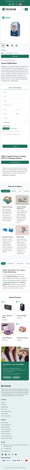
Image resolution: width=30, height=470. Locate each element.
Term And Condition (5, 416)
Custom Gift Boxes (5, 427)
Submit (15, 146)
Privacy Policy (4, 409)
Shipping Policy (4, 413)
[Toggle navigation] (26, 9)
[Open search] (22, 9)
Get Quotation (7, 377)
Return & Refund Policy (6, 411)
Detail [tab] (3, 263)
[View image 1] (3, 45)
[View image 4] (16, 45)
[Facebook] (9, 4)
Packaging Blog (4, 407)
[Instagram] (16, 4)
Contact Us (16, 377)
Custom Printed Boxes (6, 429)
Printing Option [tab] (5, 191)
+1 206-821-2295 (7, 449)
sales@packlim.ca (7, 451)
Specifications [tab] (11, 263)
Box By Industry (4, 422)
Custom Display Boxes (6, 425)
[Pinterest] (12, 454)
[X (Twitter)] (5, 454)
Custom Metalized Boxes (6, 436)
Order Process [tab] (20, 263)
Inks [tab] (20, 191)
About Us (3, 402)
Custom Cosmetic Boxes (6, 438)
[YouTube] (16, 454)
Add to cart (15, 56)
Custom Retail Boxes (5, 431)
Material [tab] (14, 191)
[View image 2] (7, 45)
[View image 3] (12, 45)
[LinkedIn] (13, 4)
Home (2, 60)
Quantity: (3, 50)
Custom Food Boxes (5, 434)
